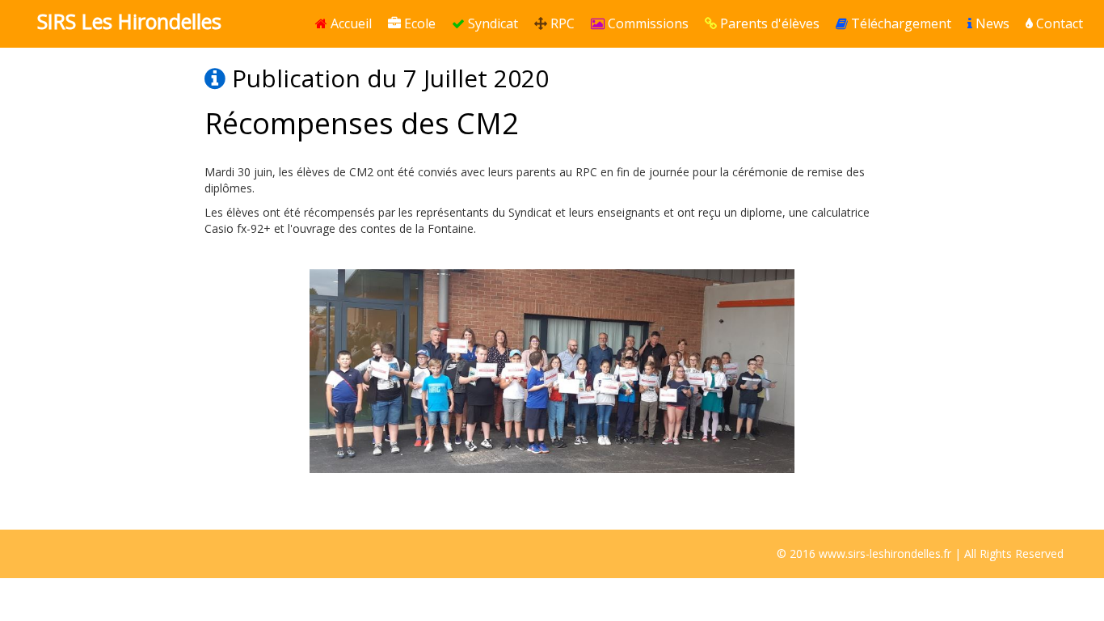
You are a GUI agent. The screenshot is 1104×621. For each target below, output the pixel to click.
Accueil (349, 23)
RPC (561, 23)
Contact (1058, 23)
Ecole (418, 23)
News (990, 23)
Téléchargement (899, 23)
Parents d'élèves (768, 23)
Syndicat (491, 23)
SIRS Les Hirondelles (129, 21)
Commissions (647, 23)
